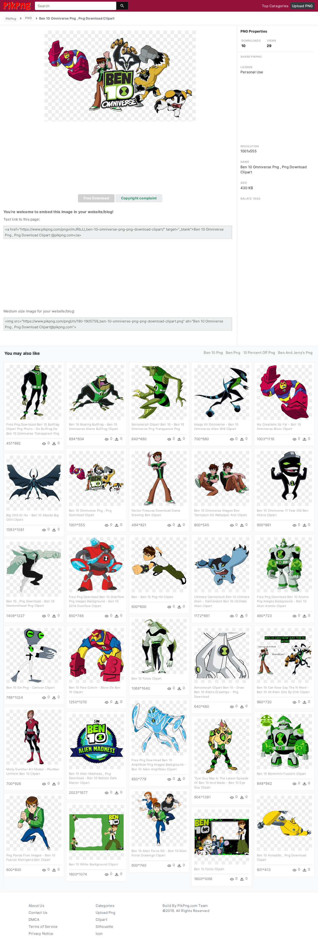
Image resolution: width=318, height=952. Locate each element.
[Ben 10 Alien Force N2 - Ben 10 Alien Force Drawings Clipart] (159, 818)
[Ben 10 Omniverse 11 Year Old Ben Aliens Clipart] (284, 478)
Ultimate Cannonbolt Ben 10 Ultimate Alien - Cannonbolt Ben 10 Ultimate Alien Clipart (222, 601)
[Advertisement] (120, 159)
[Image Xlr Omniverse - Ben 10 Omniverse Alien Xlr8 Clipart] (221, 392)
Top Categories (275, 6)
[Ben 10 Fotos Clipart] (159, 646)
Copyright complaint (139, 198)
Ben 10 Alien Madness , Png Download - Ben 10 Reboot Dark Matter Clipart (93, 778)
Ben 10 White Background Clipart (93, 864)
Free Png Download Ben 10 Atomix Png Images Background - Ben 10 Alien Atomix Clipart (283, 601)
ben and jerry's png (295, 352)
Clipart (101, 919)
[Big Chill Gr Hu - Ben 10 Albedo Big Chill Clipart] (33, 483)
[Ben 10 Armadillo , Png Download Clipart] (284, 823)
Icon (99, 933)
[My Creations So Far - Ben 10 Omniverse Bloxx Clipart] (284, 392)
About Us (36, 905)
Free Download (96, 198)
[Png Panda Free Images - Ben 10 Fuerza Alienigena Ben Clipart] (33, 823)
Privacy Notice (41, 933)
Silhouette (104, 926)
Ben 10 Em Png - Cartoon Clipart (30, 687)
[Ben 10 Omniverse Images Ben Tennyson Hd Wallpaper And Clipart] (221, 478)
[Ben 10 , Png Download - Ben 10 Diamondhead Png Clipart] (33, 569)
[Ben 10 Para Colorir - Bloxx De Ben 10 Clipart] (96, 655)
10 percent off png (259, 352)
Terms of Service (43, 926)
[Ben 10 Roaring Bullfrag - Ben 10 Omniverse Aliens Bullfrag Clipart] (96, 392)
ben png (233, 352)
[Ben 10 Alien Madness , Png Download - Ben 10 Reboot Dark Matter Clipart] (96, 741)
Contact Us (38, 912)
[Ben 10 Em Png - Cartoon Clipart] (33, 655)
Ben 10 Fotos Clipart (147, 678)
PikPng (11, 18)
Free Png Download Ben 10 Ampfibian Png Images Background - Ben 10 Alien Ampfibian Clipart (159, 764)
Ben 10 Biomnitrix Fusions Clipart (281, 773)
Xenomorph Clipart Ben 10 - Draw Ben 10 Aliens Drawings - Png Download (219, 692)
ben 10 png (213, 352)
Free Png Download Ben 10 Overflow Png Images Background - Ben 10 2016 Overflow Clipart (96, 601)
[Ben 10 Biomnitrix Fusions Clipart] (284, 741)
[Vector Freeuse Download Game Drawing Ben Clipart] (159, 478)
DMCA (34, 919)
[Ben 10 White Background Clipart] (96, 832)
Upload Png (105, 912)
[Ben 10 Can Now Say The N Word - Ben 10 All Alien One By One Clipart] (284, 655)
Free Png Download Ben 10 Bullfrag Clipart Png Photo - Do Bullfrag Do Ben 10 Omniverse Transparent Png (32, 428)
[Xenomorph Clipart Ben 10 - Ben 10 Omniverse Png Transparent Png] (159, 392)
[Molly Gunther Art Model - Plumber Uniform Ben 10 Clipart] (33, 737)
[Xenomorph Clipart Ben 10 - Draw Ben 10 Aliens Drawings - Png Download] (221, 655)
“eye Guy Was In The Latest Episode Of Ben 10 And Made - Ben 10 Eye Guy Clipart (221, 782)
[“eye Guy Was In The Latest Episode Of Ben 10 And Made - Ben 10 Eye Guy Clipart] (221, 746)
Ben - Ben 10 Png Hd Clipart (152, 597)
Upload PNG (302, 6)
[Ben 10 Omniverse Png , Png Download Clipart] (120, 76)
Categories (105, 905)
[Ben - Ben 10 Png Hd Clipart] (159, 564)
